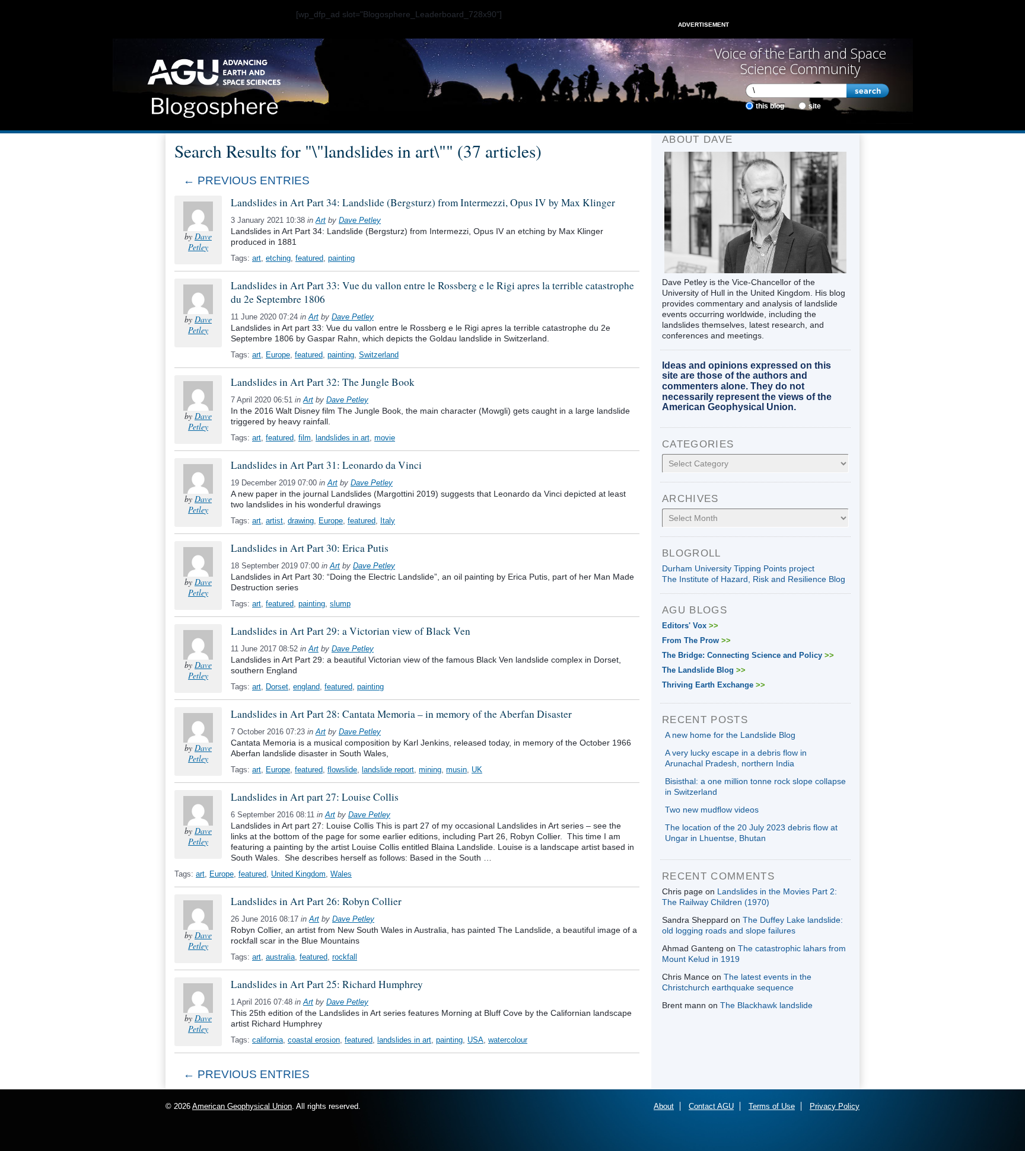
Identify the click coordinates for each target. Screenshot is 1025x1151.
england (306, 686)
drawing (301, 520)
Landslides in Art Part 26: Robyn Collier (316, 901)
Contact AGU (711, 1106)
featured (309, 258)
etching (278, 258)
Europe (278, 354)
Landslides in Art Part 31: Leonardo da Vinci (326, 465)
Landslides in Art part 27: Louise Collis (315, 797)
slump (340, 603)
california (267, 1039)
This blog (770, 106)
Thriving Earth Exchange (713, 684)
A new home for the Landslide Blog (730, 735)
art (256, 258)
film (304, 437)
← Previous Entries (246, 180)
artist (274, 520)
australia (280, 956)
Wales (341, 873)
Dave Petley (200, 241)
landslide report (388, 769)
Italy (387, 520)
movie (384, 437)
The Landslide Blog (704, 670)
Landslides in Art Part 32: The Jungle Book (323, 382)
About (664, 1106)
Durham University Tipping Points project (738, 568)
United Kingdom (298, 873)
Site (814, 106)
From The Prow (696, 640)
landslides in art (343, 437)
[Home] (214, 84)
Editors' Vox (690, 625)
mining (430, 769)
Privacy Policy (835, 1106)
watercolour (507, 1039)
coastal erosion (314, 1039)
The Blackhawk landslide (766, 1005)
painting (341, 258)
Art (321, 220)
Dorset (277, 686)
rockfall (344, 956)
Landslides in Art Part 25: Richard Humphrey (327, 984)
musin (456, 769)
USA (475, 1039)
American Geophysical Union (242, 1106)
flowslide (342, 769)
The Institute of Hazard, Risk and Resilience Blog (753, 579)
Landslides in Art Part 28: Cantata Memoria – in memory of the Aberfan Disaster (401, 714)
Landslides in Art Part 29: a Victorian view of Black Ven (350, 631)
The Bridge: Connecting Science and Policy (748, 655)
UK (477, 769)
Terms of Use (772, 1106)
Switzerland (379, 354)
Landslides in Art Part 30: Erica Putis (310, 548)
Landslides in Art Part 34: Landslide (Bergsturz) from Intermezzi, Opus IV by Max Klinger (423, 202)
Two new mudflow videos (712, 809)
